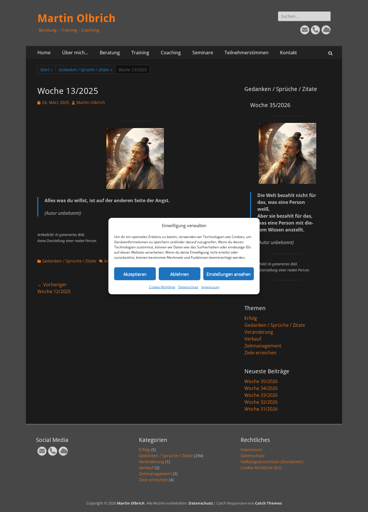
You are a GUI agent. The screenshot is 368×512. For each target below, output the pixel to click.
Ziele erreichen (260, 352)
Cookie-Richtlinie (162, 287)
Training (140, 52)
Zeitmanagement (262, 346)
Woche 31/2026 (261, 409)
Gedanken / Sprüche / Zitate (85, 69)
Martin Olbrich (76, 18)
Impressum (210, 287)
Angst (109, 261)
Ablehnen (179, 274)
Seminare (202, 52)
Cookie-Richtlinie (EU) (261, 467)
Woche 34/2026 (261, 388)
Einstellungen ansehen (228, 274)
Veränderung (258, 332)
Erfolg (250, 318)
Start (46, 69)
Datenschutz (188, 287)
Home (44, 52)
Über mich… (75, 52)
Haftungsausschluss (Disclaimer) (272, 461)
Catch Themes (268, 503)
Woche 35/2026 (261, 381)
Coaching (171, 52)
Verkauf (252, 339)
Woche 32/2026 (261, 402)
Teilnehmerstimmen (247, 52)
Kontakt (288, 52)
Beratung (110, 52)
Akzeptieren (135, 274)
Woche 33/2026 (261, 395)
